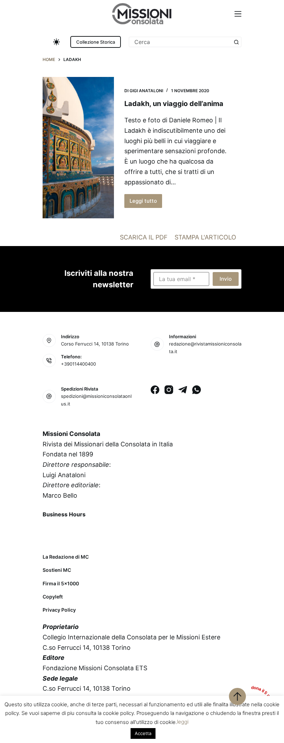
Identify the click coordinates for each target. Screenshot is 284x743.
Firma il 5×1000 (61, 583)
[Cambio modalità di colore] (56, 41)
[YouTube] (103, 530)
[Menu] (237, 13)
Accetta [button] (143, 733)
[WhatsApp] (196, 389)
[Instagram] (169, 389)
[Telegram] (182, 389)
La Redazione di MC (66, 557)
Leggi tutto (146, 203)
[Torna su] (237, 696)
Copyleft (53, 597)
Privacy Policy (59, 610)
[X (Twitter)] (67, 530)
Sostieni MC (57, 570)
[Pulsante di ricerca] (236, 42)
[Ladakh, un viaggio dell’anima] (78, 148)
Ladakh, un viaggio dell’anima (173, 103)
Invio (226, 279)
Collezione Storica (95, 42)
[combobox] (180, 42)
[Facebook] (155, 389)
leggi (182, 721)
